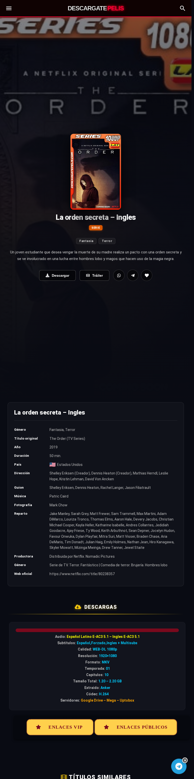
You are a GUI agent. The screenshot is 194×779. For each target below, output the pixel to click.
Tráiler (97, 275)
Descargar (60, 275)
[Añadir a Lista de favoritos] (146, 275)
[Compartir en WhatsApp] (119, 275)
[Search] (183, 8)
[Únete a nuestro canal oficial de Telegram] (179, 766)
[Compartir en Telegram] (132, 275)
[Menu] (9, 8)
